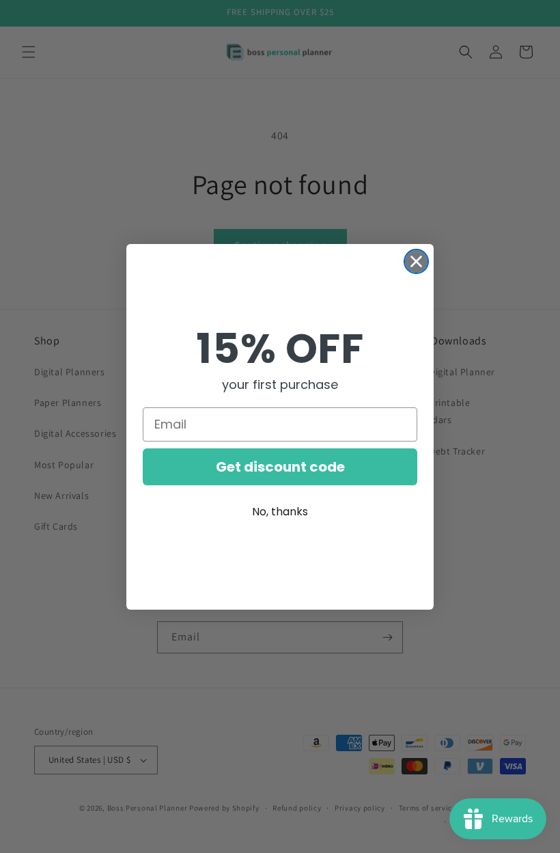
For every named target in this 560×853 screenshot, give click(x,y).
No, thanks (280, 511)
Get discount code (280, 466)
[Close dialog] (416, 261)
